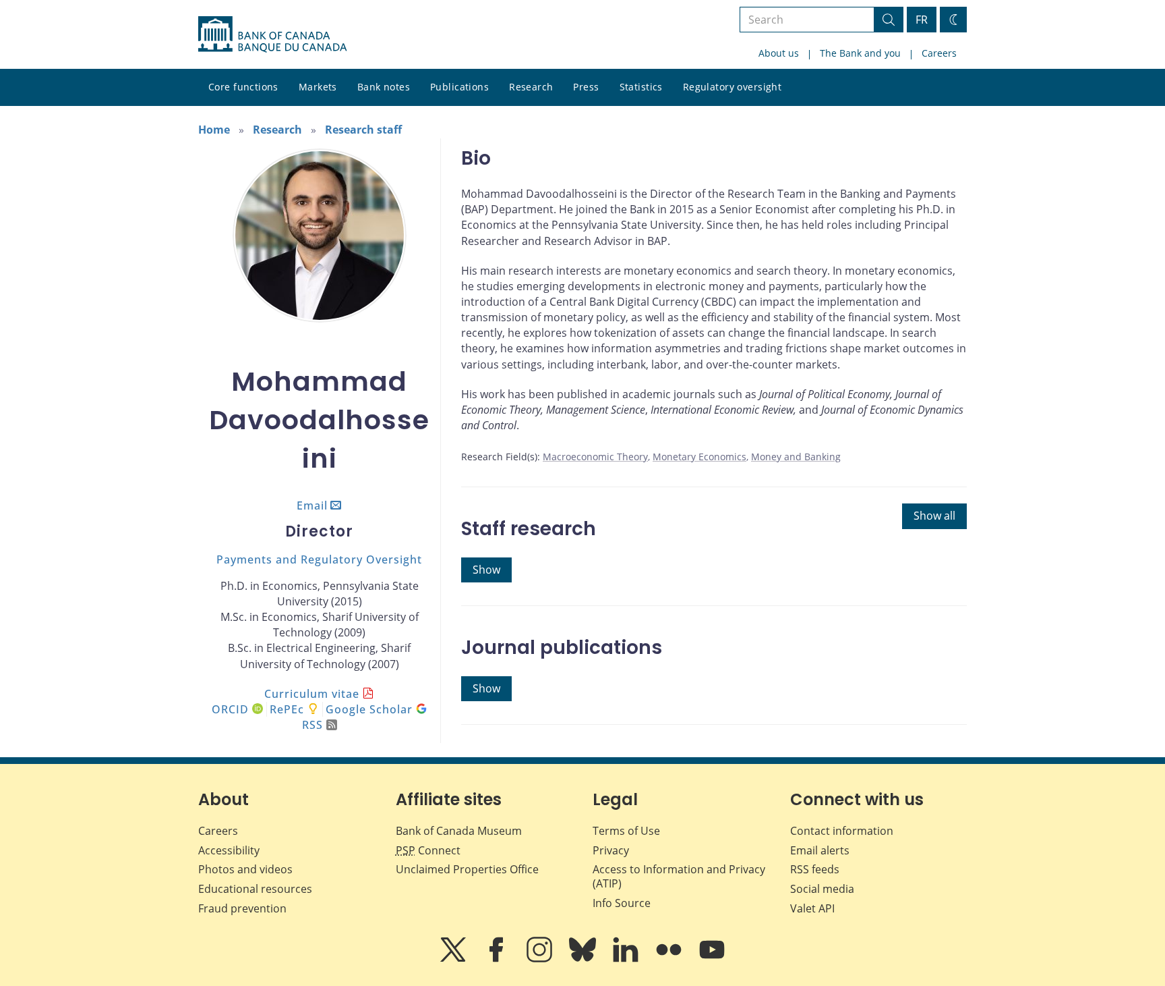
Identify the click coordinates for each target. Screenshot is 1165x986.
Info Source (622, 903)
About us (778, 53)
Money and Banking (796, 456)
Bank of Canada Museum (459, 830)
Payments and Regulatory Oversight (319, 559)
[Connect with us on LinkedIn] (627, 959)
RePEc (287, 709)
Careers (939, 53)
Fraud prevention (242, 908)
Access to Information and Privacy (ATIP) (679, 876)
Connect (428, 850)
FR (922, 19)
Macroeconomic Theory (595, 456)
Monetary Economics (699, 456)
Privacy (611, 850)
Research (531, 86)
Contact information (841, 830)
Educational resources (255, 888)
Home (214, 129)
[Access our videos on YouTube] (712, 959)
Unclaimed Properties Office (467, 869)
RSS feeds (814, 869)
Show (486, 569)
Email (312, 505)
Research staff (363, 129)
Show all (934, 515)
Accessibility (229, 850)
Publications (459, 86)
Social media (822, 888)
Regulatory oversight (732, 86)
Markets (318, 86)
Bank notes (383, 86)
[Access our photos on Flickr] (670, 959)
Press (586, 86)
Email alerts (819, 850)
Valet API (812, 908)
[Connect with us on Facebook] (497, 959)
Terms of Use (626, 830)
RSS (312, 724)
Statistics (641, 86)
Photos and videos (245, 869)
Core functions (243, 86)
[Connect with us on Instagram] (540, 959)
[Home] (272, 34)
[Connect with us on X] (454, 959)
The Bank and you (860, 53)
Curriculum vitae (311, 693)
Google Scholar (371, 709)
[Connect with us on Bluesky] (583, 959)
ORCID (232, 709)
